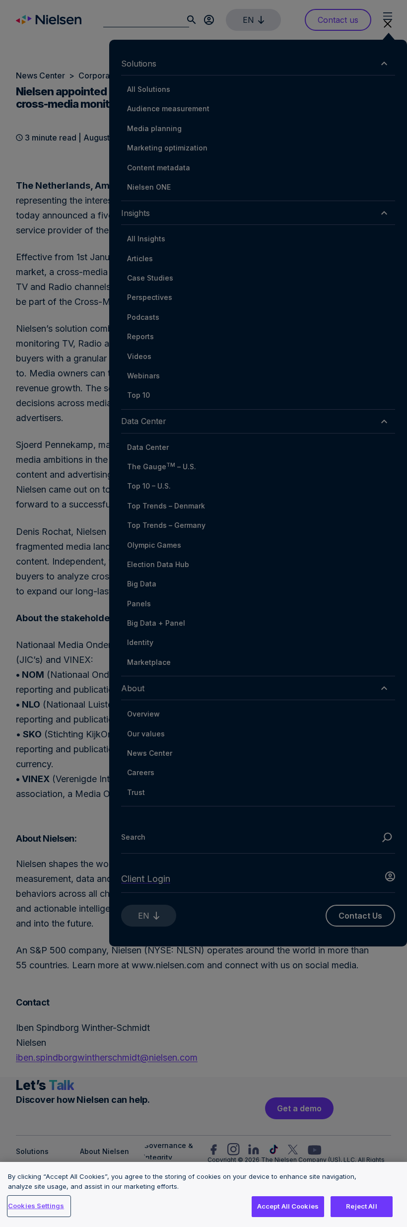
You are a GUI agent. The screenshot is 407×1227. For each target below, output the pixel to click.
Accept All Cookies (288, 1206)
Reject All (361, 1206)
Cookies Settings (36, 1206)
